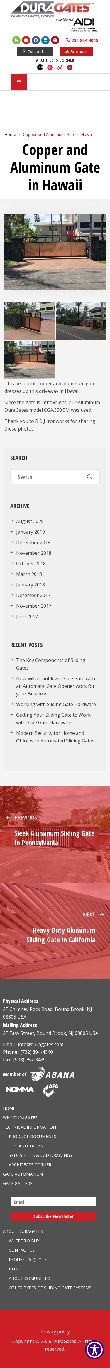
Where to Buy (24, 1240)
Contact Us (22, 1250)
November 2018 (33, 553)
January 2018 (30, 585)
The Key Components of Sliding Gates (50, 664)
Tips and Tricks (26, 1146)
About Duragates (23, 1231)
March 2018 (29, 574)
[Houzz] (16, 40)
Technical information (29, 1127)
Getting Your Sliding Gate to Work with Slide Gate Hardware (53, 719)
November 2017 (33, 606)
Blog (14, 1269)
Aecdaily (60, 67)
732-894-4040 (85, 40)
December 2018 (33, 542)
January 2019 (30, 532)
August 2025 (30, 521)
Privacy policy (55, 1331)
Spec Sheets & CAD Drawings (40, 1155)
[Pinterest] (55, 40)
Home (9, 1108)
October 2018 (31, 563)
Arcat (70, 67)
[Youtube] (26, 40)
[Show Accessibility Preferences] (94, 1349)
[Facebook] (36, 40)
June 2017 (27, 616)
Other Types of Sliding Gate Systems (50, 1287)
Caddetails (50, 67)
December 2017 (33, 595)
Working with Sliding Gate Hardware (56, 704)
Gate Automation (23, 1174)
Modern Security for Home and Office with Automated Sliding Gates (55, 737)
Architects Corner (30, 1164)
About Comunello (29, 1278)
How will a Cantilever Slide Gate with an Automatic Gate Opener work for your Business (55, 686)
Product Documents (32, 1136)
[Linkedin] (45, 40)
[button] (35, 51)
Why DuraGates (20, 1117)
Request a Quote (28, 1259)
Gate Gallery (17, 1183)
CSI (40, 67)
